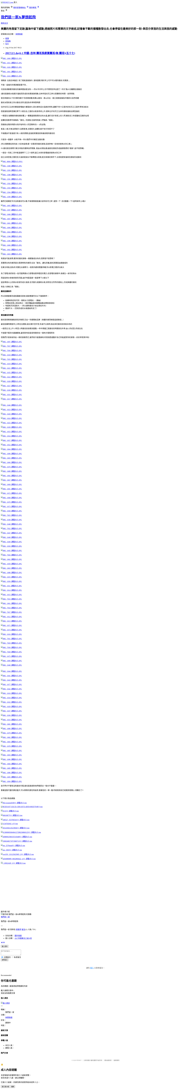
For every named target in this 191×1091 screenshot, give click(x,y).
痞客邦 (18, 929)
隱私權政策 (108, 1060)
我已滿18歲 (5, 1086)
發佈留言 (5, 960)
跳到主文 (4, 23)
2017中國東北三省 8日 (23, 938)
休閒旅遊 (19, 34)
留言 (23, 929)
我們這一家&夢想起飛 (18, 17)
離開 (12, 1086)
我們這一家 (5, 917)
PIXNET (78, 1060)
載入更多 (5, 946)
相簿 (7, 38)
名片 (7, 44)
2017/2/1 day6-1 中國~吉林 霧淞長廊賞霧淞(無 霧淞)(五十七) (40, 53)
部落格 (8, 41)
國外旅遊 (18, 936)
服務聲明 (116, 1060)
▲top (3, 942)
